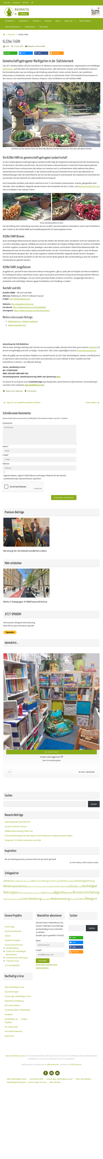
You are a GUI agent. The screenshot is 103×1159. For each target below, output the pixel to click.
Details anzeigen (87, 772)
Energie (46, 881)
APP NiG (26, 2)
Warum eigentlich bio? (17, 325)
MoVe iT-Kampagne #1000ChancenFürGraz (25, 601)
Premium (39, 893)
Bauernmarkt (27, 881)
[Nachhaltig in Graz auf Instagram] (51, 1073)
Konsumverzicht (32, 887)
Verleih (7, 935)
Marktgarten (8, 69)
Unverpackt (14, 899)
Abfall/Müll (7, 881)
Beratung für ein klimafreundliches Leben (25, 550)
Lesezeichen (31, 391)
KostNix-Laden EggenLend (50, 756)
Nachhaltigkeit (89, 886)
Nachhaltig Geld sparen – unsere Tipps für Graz (26, 1082)
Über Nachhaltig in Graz (14, 987)
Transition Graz (12, 961)
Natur (16, 892)
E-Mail (6, 455)
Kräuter (39, 887)
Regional (59, 892)
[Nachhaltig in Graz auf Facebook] (45, 1073)
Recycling (51, 893)
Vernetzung (35, 899)
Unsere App (9, 926)
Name (5, 446)
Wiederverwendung (60, 898)
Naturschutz (23, 893)
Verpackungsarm (46, 899)
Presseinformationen (13, 1031)
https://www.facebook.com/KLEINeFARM (29, 307)
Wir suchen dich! (11, 1027)
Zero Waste (80, 899)
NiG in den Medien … (13, 1005)
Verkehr (24, 898)
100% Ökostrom (75, 1064)
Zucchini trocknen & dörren (16, 826)
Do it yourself (39, 881)
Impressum (9, 1036)
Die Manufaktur (12, 948)
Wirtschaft (73, 899)
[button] (10, 53)
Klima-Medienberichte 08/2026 (17, 822)
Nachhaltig (79, 886)
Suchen (94, 804)
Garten (63, 880)
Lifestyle (73, 886)
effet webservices (53, 1064)
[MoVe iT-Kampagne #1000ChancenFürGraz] (26, 597)
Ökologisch (91, 899)
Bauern (8, 391)
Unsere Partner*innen (14, 945)
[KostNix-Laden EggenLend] (51, 701)
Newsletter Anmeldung (14, 1001)
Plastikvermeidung (32, 893)
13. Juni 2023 (18, 46)
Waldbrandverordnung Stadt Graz (19, 831)
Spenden (7, 2)
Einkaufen (11, 34)
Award (22, 881)
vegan (19, 899)
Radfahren (44, 893)
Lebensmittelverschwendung (59, 886)
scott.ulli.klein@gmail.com (19, 299)
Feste (53, 881)
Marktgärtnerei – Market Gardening (23, 321)
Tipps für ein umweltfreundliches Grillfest (23, 402)
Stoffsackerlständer (13, 931)
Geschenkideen (70, 881)
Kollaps (24, 886)
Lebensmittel (40, 46)
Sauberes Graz (7, 899)
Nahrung (19, 391)
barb (7, 46)
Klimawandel (15, 886)
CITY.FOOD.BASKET (12, 965)
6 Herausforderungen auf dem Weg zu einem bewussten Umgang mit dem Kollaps (39, 835)
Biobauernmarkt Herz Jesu (89, 186)
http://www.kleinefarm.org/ (22, 304)
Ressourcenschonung (86, 892)
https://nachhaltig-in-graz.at (15, 1056)
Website (6, 463)
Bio (13, 391)
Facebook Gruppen (12, 940)
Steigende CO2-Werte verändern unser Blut (23, 840)
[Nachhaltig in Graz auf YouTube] (57, 1073)
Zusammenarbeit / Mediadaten (17, 1010)
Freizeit (58, 881)
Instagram (16, 2)
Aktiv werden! (55, 1082)
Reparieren (68, 893)
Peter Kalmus (91, 402)
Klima (6, 886)
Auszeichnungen (12, 991)
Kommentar (7, 423)
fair (50, 881)
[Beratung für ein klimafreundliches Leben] (26, 546)
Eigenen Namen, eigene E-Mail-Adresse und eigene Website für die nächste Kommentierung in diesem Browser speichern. (35, 477)
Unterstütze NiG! (36, 1079)
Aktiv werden (15, 881)
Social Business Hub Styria (17, 957)
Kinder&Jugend (81, 881)
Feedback (9, 1014)
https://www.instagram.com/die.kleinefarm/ (32, 310)
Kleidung (91, 881)
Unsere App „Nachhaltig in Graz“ (18, 996)
